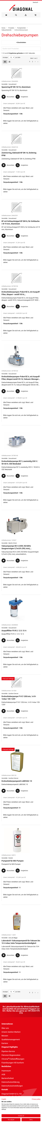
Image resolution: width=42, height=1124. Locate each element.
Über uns (5, 1028)
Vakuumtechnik (6, 30)
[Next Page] (35, 61)
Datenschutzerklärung (10, 1082)
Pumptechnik (21, 28)
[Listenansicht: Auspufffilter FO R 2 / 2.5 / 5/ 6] (21, 634)
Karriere (5, 1043)
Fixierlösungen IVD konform (13, 1063)
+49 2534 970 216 (29, 1012)
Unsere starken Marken (11, 1032)
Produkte (11, 28)
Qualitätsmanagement (11, 1039)
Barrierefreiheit (8, 1078)
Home (3, 28)
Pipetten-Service (8, 1051)
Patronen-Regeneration (11, 1055)
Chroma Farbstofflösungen (13, 1059)
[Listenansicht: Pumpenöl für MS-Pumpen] (21, 864)
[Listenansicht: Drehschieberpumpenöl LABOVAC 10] (21, 784)
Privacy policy (36, 1099)
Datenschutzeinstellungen (12, 1086)
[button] (36, 2)
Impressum (6, 1071)
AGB (3, 1074)
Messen (5, 1036)
